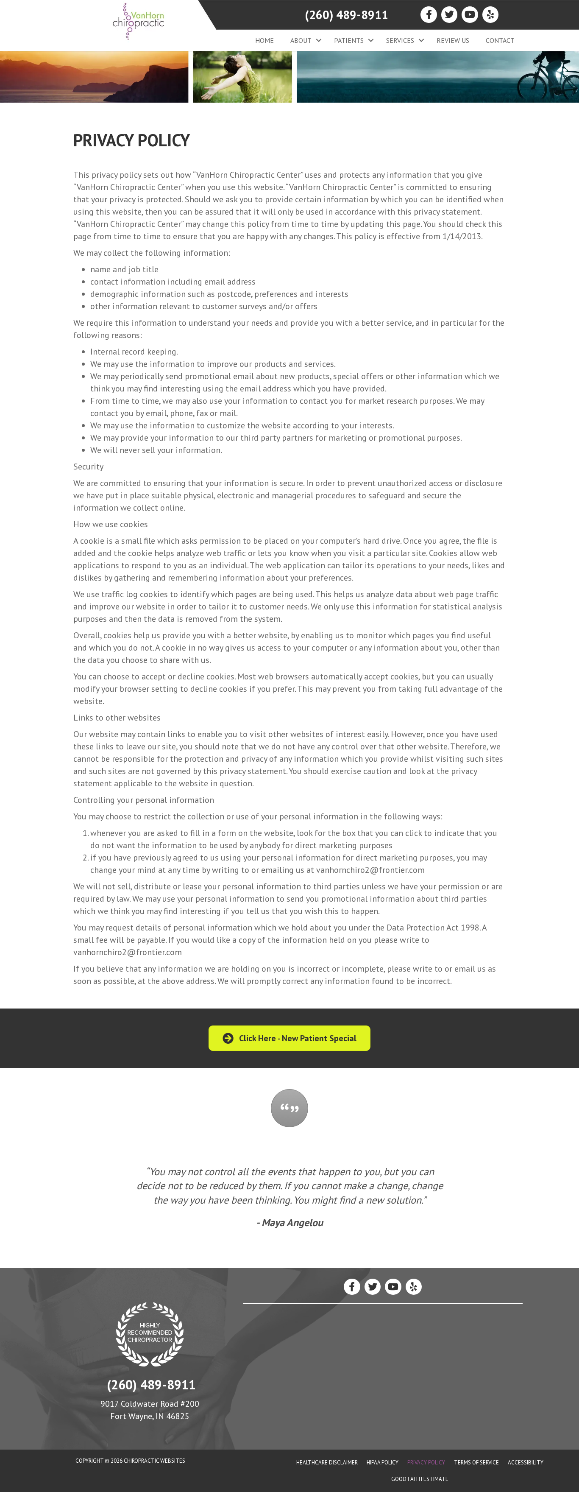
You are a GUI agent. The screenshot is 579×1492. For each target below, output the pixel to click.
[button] (319, 40)
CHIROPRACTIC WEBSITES (154, 1460)
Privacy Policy (426, 1462)
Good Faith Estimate (419, 1479)
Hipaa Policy (382, 1462)
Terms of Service (476, 1462)
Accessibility (525, 1462)
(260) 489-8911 (346, 14)
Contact (500, 40)
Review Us (453, 40)
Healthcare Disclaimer (327, 1462)
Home (264, 40)
